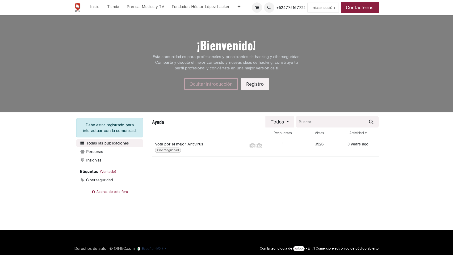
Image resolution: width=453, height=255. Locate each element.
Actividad (357, 133)
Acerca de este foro (112, 192)
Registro (255, 84)
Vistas (319, 133)
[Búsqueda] (371, 122)
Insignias (93, 160)
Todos (278, 122)
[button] (269, 7)
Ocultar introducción (211, 84)
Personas (94, 151)
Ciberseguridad (99, 180)
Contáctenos (359, 7)
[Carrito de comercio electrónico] (257, 7)
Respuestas (283, 133)
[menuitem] (94, 7)
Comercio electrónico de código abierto (347, 248)
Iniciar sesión (323, 7)
